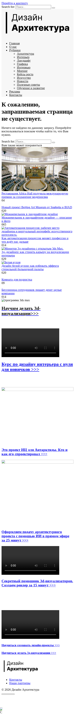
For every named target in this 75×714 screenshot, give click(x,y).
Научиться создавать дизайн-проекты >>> (31, 645)
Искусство (24, 77)
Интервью (23, 67)
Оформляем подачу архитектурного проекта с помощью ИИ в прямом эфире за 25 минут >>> (35, 536)
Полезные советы (28, 84)
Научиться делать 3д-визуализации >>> (29, 653)
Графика (22, 64)
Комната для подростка (17, 279)
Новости (22, 81)
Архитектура (25, 53)
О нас (13, 46)
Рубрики (15, 50)
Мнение (22, 70)
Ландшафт (24, 60)
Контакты (15, 95)
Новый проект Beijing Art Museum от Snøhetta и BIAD (37, 207)
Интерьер (23, 57)
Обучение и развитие (31, 88)
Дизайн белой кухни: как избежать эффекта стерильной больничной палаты (30, 267)
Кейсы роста (25, 74)
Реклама (14, 91)
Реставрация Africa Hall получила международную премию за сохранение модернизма (35, 195)
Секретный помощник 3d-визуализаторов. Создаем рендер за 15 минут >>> (37, 583)
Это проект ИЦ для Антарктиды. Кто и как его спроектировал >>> (35, 452)
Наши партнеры (19, 683)
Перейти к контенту (15, 3)
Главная (14, 43)
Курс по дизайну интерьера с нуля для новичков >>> (37, 367)
